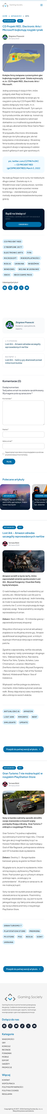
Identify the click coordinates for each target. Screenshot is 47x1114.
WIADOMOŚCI (8, 1039)
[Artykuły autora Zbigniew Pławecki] (10, 325)
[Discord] (34, 1026)
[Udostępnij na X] (21, 288)
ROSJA (7, 263)
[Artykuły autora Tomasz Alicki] (5, 543)
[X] (28, 1026)
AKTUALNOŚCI (16, 16)
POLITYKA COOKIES (10, 1090)
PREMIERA (34, 931)
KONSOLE (6, 1046)
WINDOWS (9, 269)
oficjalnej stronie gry (25, 632)
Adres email (7, 441)
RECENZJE (6, 1050)
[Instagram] (10, 1026)
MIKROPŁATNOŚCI (30, 258)
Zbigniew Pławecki (16, 36)
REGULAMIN (7, 1094)
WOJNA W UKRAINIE (29, 269)
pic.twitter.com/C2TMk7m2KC (23, 161)
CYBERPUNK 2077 (13, 247)
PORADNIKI (7, 1053)
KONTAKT (6, 1080)
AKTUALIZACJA (12, 711)
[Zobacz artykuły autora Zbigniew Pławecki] (5, 37)
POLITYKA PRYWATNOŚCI (12, 1087)
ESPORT (5, 1060)
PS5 (20, 936)
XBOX (7, 275)
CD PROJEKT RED (12, 241)
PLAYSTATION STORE (14, 931)
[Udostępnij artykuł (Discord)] (27, 288)
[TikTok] (22, 1026)
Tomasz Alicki (14, 543)
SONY (40, 936)
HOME (5, 16)
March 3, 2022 (33, 168)
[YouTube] (16, 1026)
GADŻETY (6, 1064)
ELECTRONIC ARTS (13, 252)
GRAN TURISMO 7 (13, 925)
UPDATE (24, 722)
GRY (20, 21)
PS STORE (9, 936)
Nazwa (6, 429)
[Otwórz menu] (41, 5)
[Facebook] (4, 1026)
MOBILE (5, 1057)
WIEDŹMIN (33, 263)
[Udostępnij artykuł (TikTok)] (16, 288)
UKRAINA (19, 263)
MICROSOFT (10, 258)
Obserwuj (23, 224)
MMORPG (23, 717)
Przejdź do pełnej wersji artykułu (21, 749)
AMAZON (28, 711)
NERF (34, 717)
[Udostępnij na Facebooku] (5, 288)
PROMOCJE (7, 1067)
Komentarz (7, 399)
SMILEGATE (10, 722)
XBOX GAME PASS (23, 275)
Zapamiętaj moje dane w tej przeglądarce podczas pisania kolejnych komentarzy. (24, 453)
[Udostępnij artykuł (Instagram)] (10, 288)
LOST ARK (9, 717)
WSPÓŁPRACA (8, 1083)
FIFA (29, 252)
